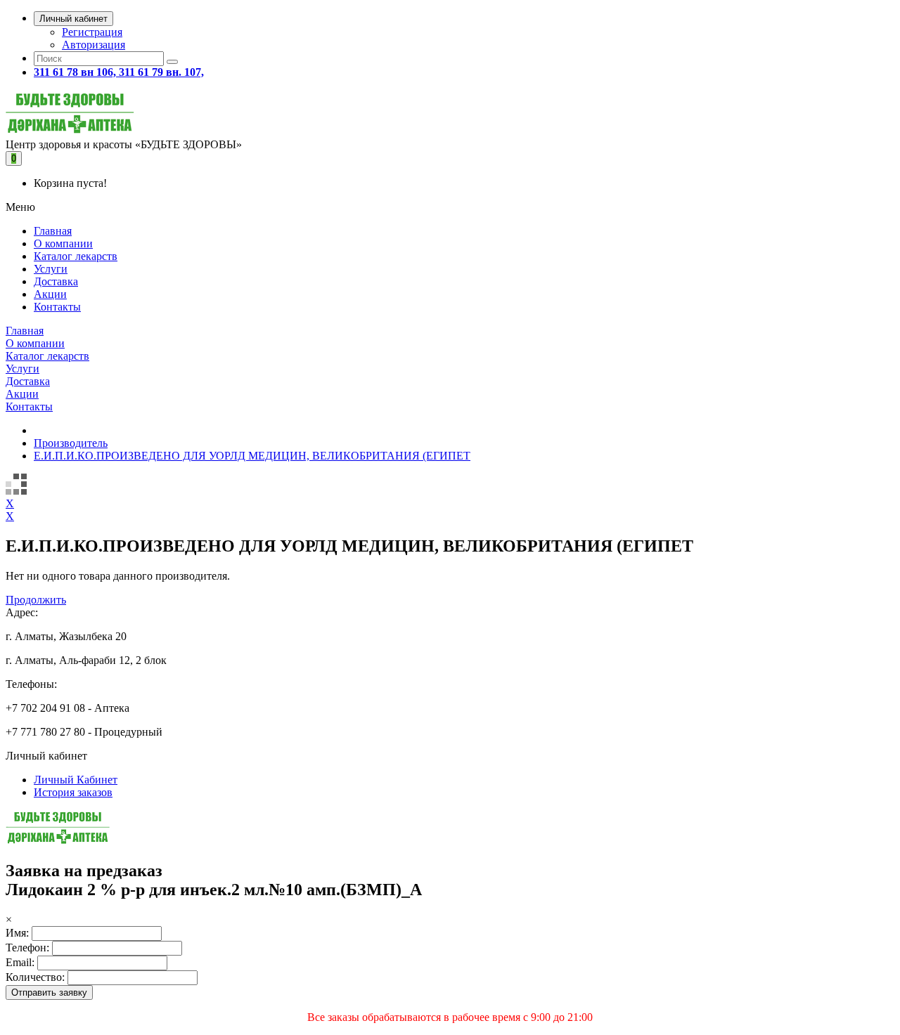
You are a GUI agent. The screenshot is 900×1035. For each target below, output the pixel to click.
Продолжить (36, 600)
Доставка (56, 281)
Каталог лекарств (75, 256)
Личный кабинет (73, 18)
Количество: (35, 977)
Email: (20, 962)
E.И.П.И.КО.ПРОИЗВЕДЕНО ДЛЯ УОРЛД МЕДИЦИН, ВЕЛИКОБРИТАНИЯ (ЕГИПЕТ (252, 456)
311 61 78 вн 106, (76, 72)
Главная (53, 231)
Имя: (17, 933)
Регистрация (92, 32)
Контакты (57, 307)
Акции (50, 294)
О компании (63, 243)
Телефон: (27, 947)
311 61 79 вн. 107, (161, 72)
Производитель (71, 443)
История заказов (73, 792)
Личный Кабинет (75, 780)
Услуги (51, 269)
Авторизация (93, 45)
